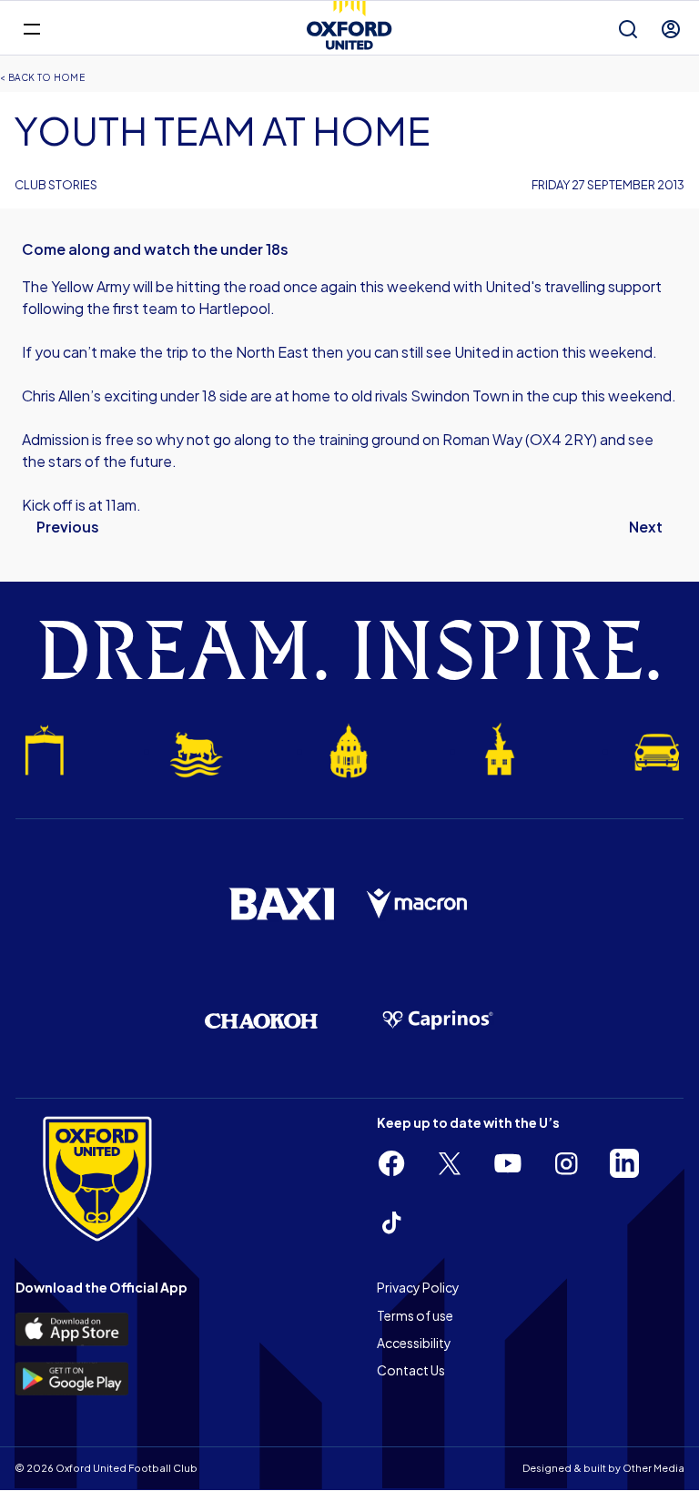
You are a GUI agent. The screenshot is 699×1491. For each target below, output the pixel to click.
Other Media (653, 1468)
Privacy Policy (418, 1287)
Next (646, 526)
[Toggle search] (628, 29)
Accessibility (414, 1342)
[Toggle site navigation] (31, 28)
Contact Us (411, 1370)
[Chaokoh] (261, 1021)
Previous (67, 526)
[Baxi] (281, 903)
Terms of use (415, 1315)
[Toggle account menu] (671, 29)
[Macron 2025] (417, 904)
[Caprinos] (437, 1020)
